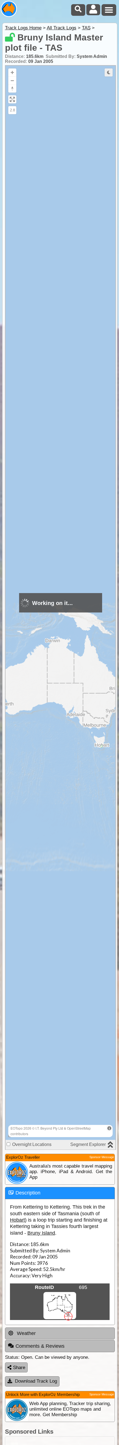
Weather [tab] (25, 1333)
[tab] (60, 1193)
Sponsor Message (101, 1157)
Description (27, 1193)
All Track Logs (61, 27)
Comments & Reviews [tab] (39, 1346)
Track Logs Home (23, 27)
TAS (86, 27)
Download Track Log (36, 1381)
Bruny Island (41, 1233)
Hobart (17, 1220)
